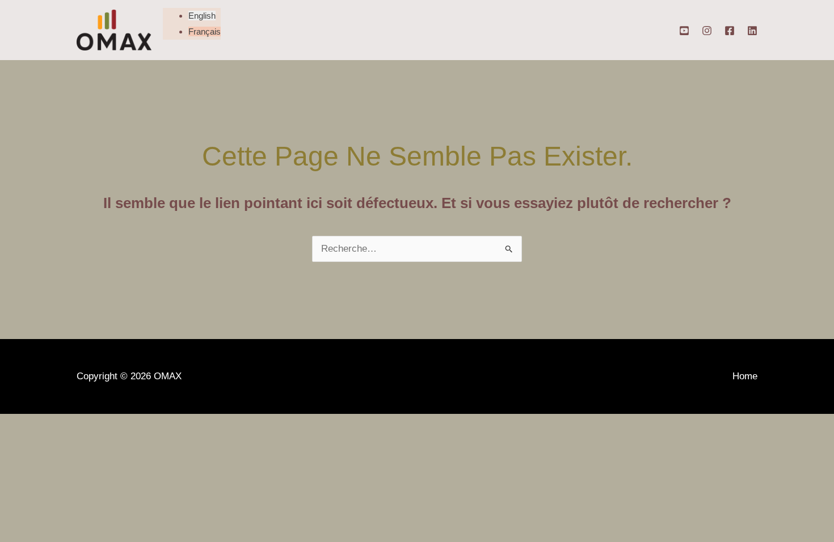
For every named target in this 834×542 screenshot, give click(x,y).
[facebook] (730, 31)
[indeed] (752, 31)
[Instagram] (707, 31)
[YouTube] (684, 31)
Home (744, 376)
